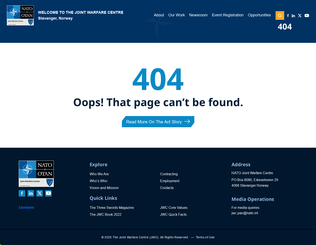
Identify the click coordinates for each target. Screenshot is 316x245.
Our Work (176, 15)
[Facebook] (288, 16)
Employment (169, 181)
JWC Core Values (173, 207)
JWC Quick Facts (173, 214)
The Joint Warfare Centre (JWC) (135, 237)
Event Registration (228, 15)
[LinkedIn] (293, 16)
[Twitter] (300, 16)
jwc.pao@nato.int (245, 213)
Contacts (26, 207)
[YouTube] (307, 16)
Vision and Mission (104, 188)
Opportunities (259, 15)
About (159, 15)
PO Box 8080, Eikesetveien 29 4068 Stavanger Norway (255, 182)
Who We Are (99, 174)
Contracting (169, 174)
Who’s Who (98, 181)
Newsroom (198, 15)
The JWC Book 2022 (105, 214)
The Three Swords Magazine (112, 207)
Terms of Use (205, 237)
